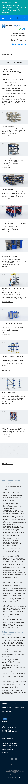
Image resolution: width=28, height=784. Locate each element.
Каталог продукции (7, 54)
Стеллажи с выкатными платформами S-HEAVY (14, 289)
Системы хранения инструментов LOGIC (14, 254)
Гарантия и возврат (19, 707)
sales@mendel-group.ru (19, 33)
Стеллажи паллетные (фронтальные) (12, 356)
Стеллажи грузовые (7, 189)
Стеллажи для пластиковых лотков (12, 221)
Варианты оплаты (6, 707)
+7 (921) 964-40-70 (18, 44)
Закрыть (25, 7)
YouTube (12, 759)
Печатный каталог (6, 711)
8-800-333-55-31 (9, 731)
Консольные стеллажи (8, 392)
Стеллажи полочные (8, 126)
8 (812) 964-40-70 (9, 727)
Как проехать (5, 752)
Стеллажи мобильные (8, 425)
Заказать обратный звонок (18, 35)
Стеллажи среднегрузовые (10, 158)
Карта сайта (14, 765)
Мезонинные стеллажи (8, 460)
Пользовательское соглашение (14, 767)
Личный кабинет (17, 18)
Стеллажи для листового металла (12, 323)
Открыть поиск (10, 18)
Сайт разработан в (12, 777)
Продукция (4, 703)
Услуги (16, 703)
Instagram (16, 759)
